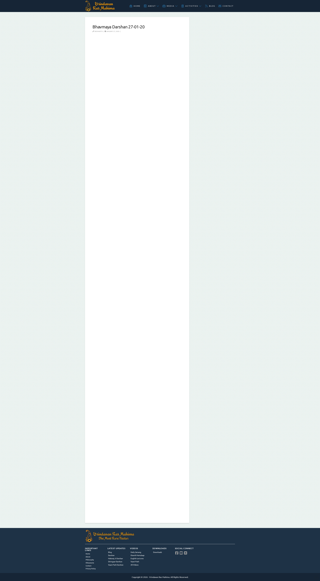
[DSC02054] (133, 475)
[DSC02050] (133, 234)
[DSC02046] (133, 74)
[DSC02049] (133, 154)
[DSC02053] (133, 395)
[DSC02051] (133, 315)
